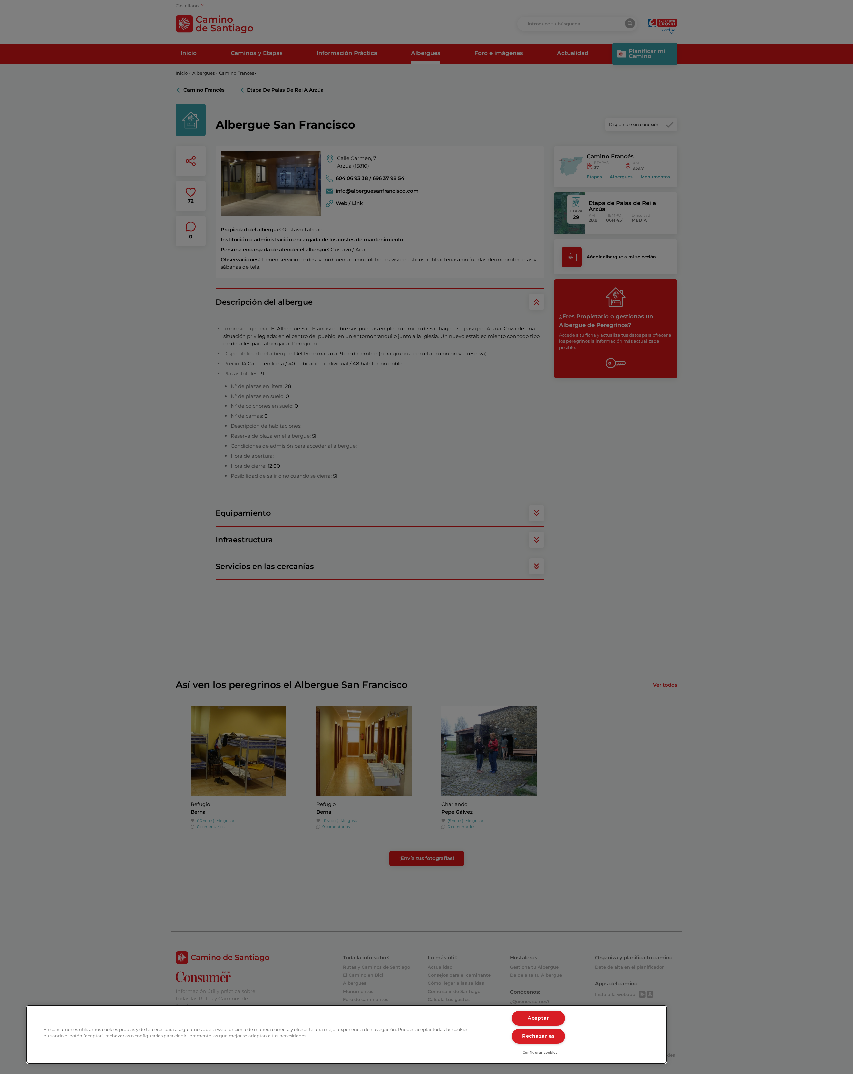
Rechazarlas (538, 1036)
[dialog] (346, 1034)
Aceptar (538, 1018)
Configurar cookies (540, 1052)
